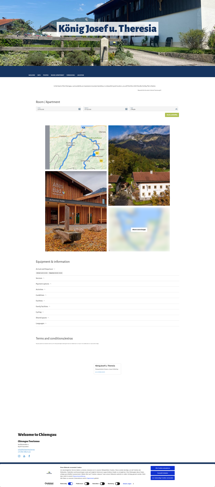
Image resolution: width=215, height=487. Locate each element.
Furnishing (71, 75)
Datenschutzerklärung (79, 476)
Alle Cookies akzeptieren (162, 468)
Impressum (90, 478)
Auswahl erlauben (162, 473)
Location (80, 75)
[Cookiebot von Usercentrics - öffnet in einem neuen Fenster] (49, 483)
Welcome (32, 75)
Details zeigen (127, 483)
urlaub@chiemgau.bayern (26, 449)
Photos (45, 75)
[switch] (86, 483)
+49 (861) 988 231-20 (24, 451)
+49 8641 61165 (101, 372)
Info (39, 75)
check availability (172, 115)
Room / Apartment (57, 75)
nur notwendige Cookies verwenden (162, 478)
